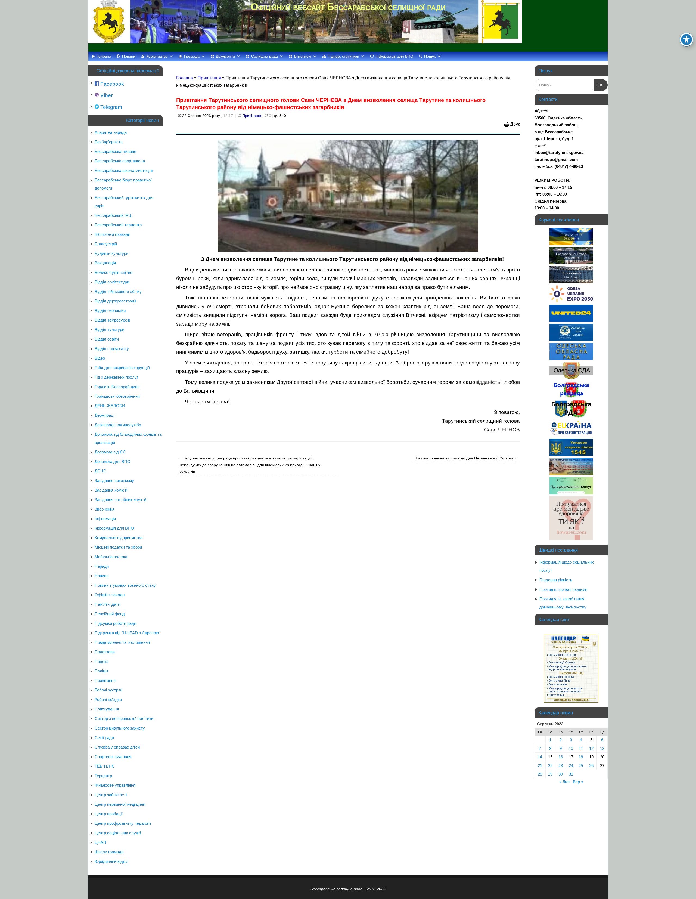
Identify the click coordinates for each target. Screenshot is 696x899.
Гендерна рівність (555, 579)
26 (591, 765)
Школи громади (109, 851)
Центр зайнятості (111, 794)
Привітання (209, 78)
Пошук (430, 56)
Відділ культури (109, 329)
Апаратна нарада (111, 132)
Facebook (111, 84)
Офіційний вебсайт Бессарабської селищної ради (348, 6)
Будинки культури (111, 253)
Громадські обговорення (117, 396)
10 (571, 748)
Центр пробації (109, 813)
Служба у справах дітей (117, 747)
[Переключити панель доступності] (686, 39)
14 (540, 757)
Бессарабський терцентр (118, 225)
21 (540, 765)
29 (550, 774)
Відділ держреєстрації (115, 301)
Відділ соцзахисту (112, 348)
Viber (106, 95)
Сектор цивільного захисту (120, 728)
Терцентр (103, 775)
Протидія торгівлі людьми (563, 589)
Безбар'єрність (109, 142)
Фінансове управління (115, 785)
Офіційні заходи (110, 594)
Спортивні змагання (113, 756)
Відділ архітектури (112, 282)
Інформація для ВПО (394, 56)
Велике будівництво (113, 272)
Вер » (578, 782)
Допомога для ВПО (112, 461)
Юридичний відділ (112, 861)
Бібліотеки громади (112, 234)
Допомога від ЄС (110, 452)
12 (591, 748)
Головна (104, 56)
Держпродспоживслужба (118, 424)
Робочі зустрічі (108, 690)
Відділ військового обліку (118, 291)
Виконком (302, 56)
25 (581, 765)
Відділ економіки (110, 310)
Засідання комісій (111, 490)
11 (581, 748)
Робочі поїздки (108, 699)
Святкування (107, 709)
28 (540, 774)
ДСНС (100, 471)
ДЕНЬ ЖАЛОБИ (110, 405)
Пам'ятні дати (107, 604)
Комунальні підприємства (118, 537)
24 (571, 765)
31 (571, 774)
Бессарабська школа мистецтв (124, 170)
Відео (100, 358)
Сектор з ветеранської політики (124, 718)
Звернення (104, 509)
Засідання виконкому (114, 480)
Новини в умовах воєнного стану (125, 585)
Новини (128, 56)
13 (602, 748)
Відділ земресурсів (112, 320)
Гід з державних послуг (116, 377)
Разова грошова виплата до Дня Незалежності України (466, 458)
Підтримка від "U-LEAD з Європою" (127, 633)
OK (598, 84)
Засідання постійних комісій (120, 499)
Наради (102, 566)
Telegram (110, 107)
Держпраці (104, 415)
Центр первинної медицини (120, 804)
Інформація (105, 518)
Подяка (101, 661)
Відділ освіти (107, 339)
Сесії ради (104, 737)
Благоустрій (106, 244)
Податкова (105, 652)
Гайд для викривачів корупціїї (122, 367)
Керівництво (157, 56)
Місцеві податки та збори (118, 547)
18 (581, 757)
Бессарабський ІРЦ (113, 215)
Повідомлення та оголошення (122, 642)
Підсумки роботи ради (115, 623)
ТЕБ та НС (105, 766)
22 (550, 765)
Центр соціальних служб (118, 832)
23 (560, 765)
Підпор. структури (343, 56)
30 (560, 774)
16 (560, 757)
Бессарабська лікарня (115, 151)
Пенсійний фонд (110, 613)
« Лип (564, 782)
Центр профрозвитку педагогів (123, 823)
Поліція (101, 671)
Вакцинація (105, 263)
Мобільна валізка (111, 556)
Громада (192, 56)
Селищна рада (264, 56)
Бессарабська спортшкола (120, 161)
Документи (225, 56)
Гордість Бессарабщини (117, 386)
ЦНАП (100, 842)
